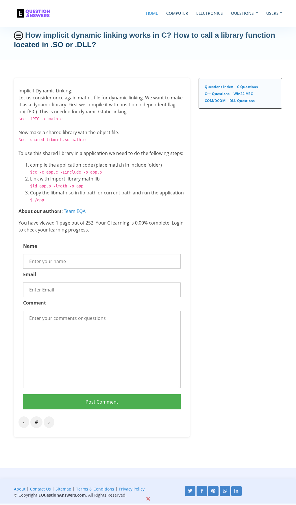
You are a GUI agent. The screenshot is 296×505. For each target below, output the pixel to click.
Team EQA (75, 211)
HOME (152, 13)
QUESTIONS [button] (243, 13)
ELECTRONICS (209, 13)
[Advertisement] (148, 481)
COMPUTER (177, 13)
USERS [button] (272, 13)
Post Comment (102, 402)
